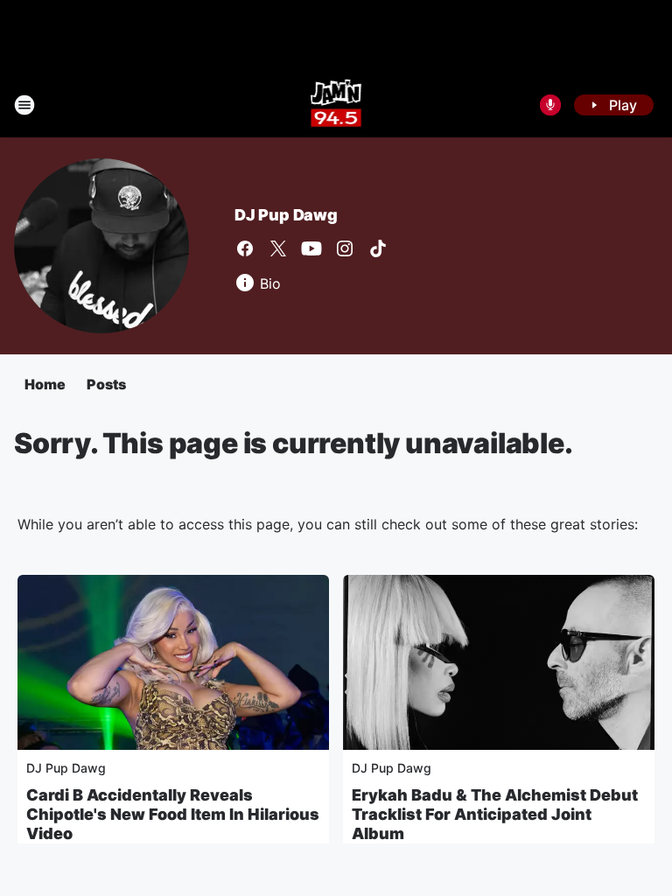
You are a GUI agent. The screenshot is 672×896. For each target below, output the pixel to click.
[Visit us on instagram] (344, 248)
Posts (106, 384)
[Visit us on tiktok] (378, 248)
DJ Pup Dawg (286, 215)
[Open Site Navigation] (24, 105)
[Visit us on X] (278, 248)
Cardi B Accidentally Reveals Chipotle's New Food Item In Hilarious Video (172, 814)
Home (45, 384)
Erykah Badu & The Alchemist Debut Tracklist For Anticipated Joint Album (495, 814)
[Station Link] (336, 105)
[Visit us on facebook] (245, 248)
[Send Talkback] (550, 105)
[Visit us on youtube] (311, 248)
